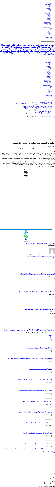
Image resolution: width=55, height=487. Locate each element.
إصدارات (48, 14)
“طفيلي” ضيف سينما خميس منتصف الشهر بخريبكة (38, 443)
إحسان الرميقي (48, 243)
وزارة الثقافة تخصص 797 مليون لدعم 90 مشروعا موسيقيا (40, 309)
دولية (48, 32)
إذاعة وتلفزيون (46, 6)
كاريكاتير (50, 38)
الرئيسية (50, 1)
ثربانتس (38, 243)
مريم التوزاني (27, 448)
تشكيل (48, 10)
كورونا (24, 448)
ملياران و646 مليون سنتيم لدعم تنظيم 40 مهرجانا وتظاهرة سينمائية (37, 106)
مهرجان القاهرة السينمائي (33, 448)
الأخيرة (50, 335)
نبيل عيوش (46, 448)
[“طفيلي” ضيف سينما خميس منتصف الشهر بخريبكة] (48, 440)
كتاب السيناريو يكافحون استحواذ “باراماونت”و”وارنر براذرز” (39, 113)
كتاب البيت (47, 16)
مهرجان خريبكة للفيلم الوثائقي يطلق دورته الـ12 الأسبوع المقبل (35, 412)
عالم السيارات (46, 27)
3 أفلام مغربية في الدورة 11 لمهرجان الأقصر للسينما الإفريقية (36, 401)
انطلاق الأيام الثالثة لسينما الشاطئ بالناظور (42, 104)
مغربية (48, 29)
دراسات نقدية (47, 15)
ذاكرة (48, 18)
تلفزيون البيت (49, 37)
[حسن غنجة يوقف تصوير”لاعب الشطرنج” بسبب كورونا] (48, 419)
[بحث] (54, 42)
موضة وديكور (47, 23)
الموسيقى (42, 243)
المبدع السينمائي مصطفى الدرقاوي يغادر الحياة (42, 102)
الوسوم (50, 339)
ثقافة (51, 11)
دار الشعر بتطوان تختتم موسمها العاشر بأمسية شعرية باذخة (39, 110)
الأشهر (51, 336)
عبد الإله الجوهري (20, 448)
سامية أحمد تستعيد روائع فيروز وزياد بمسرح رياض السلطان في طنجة (37, 291)
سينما (48, 5)
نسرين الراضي (50, 448)
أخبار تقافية (47, 13)
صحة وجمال (47, 22)
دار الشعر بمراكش (10, 448)
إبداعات (48, 19)
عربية (48, 30)
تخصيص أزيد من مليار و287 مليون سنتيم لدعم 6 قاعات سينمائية (38, 107)
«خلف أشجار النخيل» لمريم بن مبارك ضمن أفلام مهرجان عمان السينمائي (36, 108)
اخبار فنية (47, 4)
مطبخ (48, 25)
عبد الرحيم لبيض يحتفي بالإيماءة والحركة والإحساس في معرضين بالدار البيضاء (29, 330)
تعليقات (50, 337)
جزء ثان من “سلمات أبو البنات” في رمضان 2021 (42, 254)
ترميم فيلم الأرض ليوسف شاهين (45, 111)
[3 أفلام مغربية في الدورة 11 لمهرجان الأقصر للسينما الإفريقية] (48, 398)
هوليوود (54, 448)
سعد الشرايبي (15, 448)
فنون (51, 3)
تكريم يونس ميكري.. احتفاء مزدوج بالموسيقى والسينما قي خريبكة (37, 274)
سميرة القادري (33, 243)
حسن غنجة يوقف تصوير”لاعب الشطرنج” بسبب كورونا (38, 422)
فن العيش (50, 20)
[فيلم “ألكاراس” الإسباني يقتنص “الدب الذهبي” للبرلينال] (48, 429)
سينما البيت (49, 34)
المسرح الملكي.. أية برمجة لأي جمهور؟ (43, 112)
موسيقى (48, 8)
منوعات (50, 28)
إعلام (51, 36)
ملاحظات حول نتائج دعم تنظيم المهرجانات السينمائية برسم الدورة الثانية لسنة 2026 (34, 103)
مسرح (48, 9)
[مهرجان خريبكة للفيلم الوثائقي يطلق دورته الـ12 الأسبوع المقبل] (48, 408)
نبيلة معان (27, 243)
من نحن (50, 39)
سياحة (48, 24)
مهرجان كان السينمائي (40, 448)
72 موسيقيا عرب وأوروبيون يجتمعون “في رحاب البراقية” (41, 256)
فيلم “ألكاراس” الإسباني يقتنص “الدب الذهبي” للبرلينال (37, 433)
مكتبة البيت (49, 33)
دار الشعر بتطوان (4, 448)
